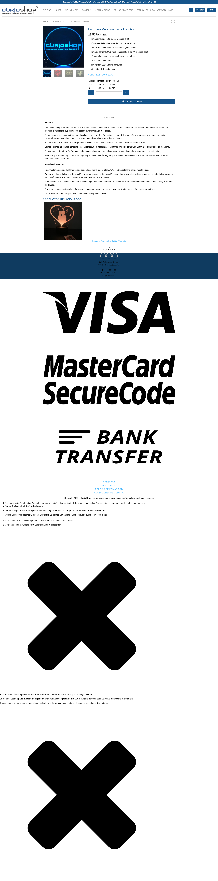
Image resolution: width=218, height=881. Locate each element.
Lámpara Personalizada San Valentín (109, 241)
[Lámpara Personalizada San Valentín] (63, 221)
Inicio (46, 21)
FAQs (170, 10)
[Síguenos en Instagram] (109, 255)
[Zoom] (46, 64)
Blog (152, 10)
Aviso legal (109, 486)
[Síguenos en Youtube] (115, 255)
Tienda (55, 21)
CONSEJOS (107, 75)
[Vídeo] (46, 58)
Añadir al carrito (131, 102)
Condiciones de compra (109, 493)
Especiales (142, 10)
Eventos (67, 21)
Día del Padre (82, 21)
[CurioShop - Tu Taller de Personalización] (20, 10)
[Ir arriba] (213, 877)
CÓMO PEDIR (94, 75)
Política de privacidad (109, 489)
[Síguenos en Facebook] (103, 255)
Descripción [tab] (109, 118)
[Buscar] (191, 10)
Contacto (161, 10)
